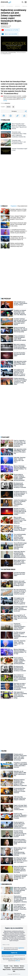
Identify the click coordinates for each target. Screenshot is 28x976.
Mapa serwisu (7, 969)
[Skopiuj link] (17, 116)
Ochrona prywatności (18, 967)
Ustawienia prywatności (18, 969)
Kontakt (6, 966)
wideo (8, 107)
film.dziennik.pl (10, 6)
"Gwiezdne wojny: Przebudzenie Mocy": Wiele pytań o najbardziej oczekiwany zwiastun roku (19, 134)
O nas (11, 966)
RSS (14, 971)
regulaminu (21, 947)
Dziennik (2, 6)
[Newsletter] (4, 116)
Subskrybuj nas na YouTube (11, 30)
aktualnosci (17, 6)
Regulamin (7, 967)
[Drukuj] (11, 116)
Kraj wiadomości (22, 206)
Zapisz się (14, 952)
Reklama (16, 966)
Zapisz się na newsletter (10, 34)
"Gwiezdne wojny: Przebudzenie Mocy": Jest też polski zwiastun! (19, 142)
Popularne (13, 206)
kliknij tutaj (17, 960)
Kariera (22, 966)
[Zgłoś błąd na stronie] (24, 116)
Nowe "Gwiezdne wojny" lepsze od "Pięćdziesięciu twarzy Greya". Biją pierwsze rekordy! (19, 126)
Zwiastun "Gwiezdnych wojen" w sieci (19, 149)
